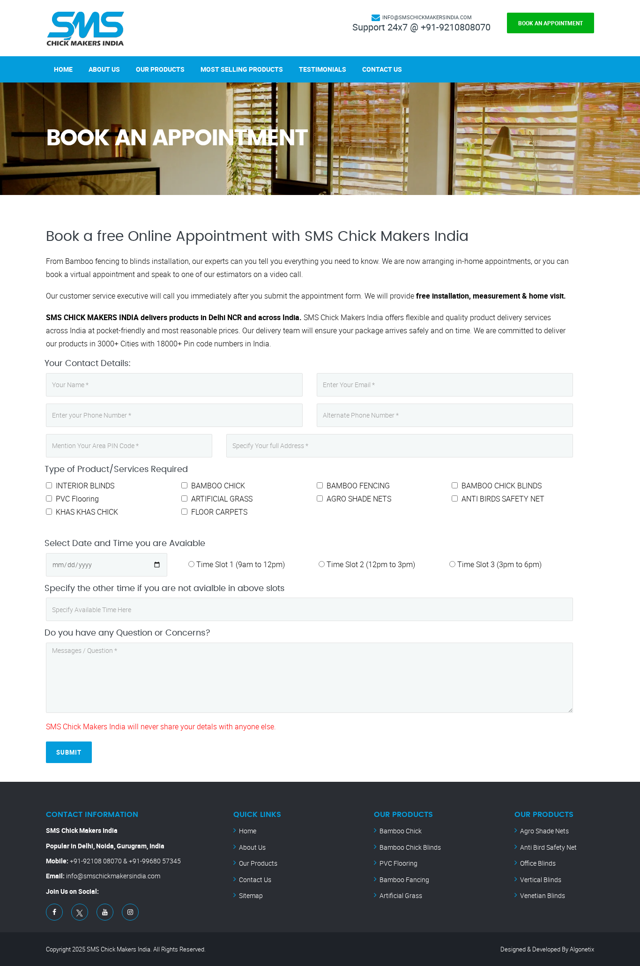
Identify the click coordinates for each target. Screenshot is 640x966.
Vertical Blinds (540, 879)
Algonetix (582, 949)
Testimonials (322, 69)
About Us (104, 69)
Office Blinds (538, 863)
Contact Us (382, 69)
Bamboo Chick (401, 830)
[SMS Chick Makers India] (85, 28)
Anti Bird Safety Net (548, 847)
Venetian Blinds (542, 895)
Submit (69, 752)
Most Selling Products (242, 69)
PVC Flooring (398, 863)
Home (63, 69)
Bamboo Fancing (404, 879)
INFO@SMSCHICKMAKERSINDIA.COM (427, 17)
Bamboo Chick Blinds (410, 847)
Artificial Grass (401, 895)
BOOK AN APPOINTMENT (550, 23)
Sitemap (251, 895)
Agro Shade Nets (544, 830)
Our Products (160, 69)
